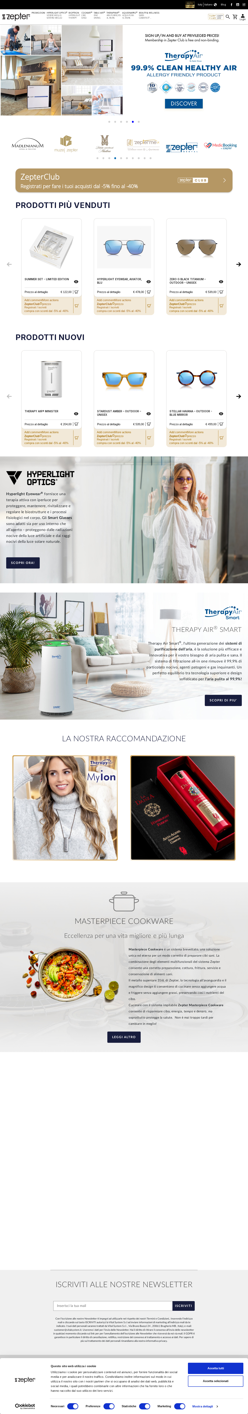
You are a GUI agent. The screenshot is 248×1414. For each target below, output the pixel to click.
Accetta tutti (216, 1368)
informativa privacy (156, 1341)
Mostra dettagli (202, 1406)
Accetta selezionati (215, 1381)
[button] (7, 72)
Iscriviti (183, 1305)
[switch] (109, 1406)
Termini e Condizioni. (158, 1319)
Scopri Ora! (23, 562)
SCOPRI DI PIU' (223, 700)
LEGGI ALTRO (124, 1037)
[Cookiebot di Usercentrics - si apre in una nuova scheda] (25, 1406)
